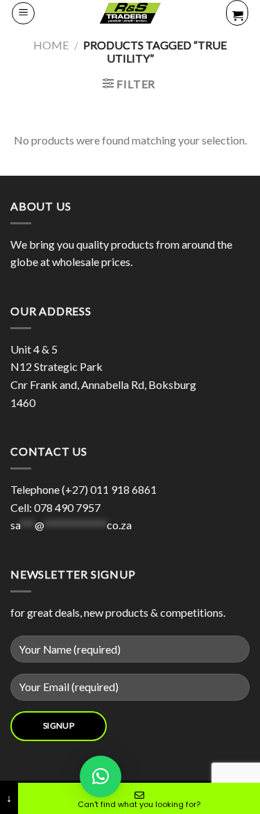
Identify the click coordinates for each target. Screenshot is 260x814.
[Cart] (237, 13)
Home (51, 44)
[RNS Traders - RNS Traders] (130, 13)
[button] (100, 776)
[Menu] (23, 13)
